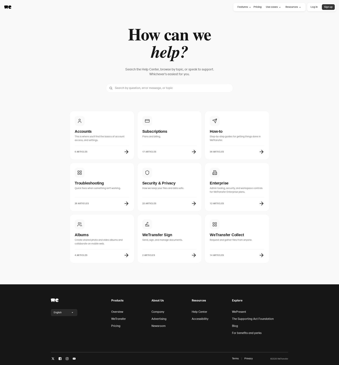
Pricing (258, 6)
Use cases (272, 6)
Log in (314, 6)
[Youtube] (74, 359)
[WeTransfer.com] (7, 7)
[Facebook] (60, 359)
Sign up (328, 6)
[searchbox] (169, 88)
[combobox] (169, 88)
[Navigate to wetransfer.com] (55, 300)
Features (242, 6)
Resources (292, 6)
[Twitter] (53, 359)
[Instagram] (67, 359)
